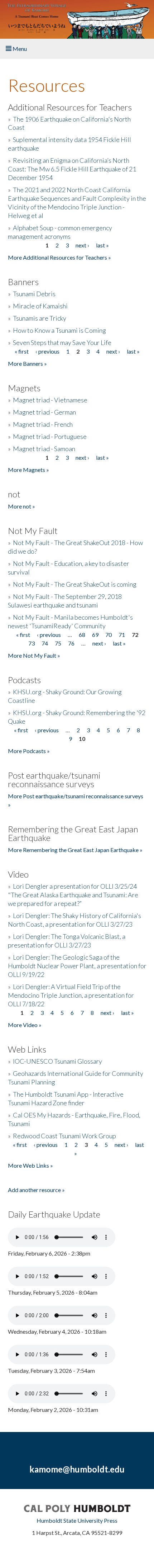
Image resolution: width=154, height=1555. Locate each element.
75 (58, 643)
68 (82, 634)
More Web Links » (30, 1165)
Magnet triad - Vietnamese (50, 400)
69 (95, 634)
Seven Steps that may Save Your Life (62, 342)
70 (108, 634)
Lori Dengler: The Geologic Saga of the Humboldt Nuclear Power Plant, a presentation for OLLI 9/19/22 (77, 965)
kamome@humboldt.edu (77, 1469)
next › (82, 245)
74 (45, 643)
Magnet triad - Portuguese (50, 436)
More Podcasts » (29, 750)
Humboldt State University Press (77, 1520)
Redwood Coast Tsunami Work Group (64, 1136)
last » (102, 245)
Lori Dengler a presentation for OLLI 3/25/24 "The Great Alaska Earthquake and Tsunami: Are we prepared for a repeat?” (73, 894)
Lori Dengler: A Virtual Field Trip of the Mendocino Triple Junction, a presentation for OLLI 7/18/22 (71, 995)
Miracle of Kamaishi (40, 306)
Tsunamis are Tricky (39, 318)
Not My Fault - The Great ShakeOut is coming (74, 584)
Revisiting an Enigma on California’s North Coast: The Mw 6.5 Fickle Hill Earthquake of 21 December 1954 (72, 168)
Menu (19, 48)
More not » (21, 506)
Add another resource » (36, 1189)
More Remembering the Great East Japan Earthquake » (75, 849)
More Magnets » (28, 469)
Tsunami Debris (34, 294)
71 (122, 634)
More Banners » (27, 363)
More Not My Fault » (34, 655)
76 (71, 643)
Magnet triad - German (44, 412)
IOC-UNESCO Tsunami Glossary (57, 1061)
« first (22, 351)
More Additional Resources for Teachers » (59, 257)
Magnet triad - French (43, 424)
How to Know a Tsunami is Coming (59, 330)
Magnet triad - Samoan (44, 449)
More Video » (25, 1024)
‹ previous (47, 351)
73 (31, 643)
